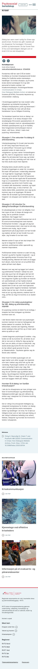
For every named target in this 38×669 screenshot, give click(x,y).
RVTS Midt (6, 647)
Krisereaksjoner (7, 634)
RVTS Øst (5, 657)
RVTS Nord (6, 644)
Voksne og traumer (8, 630)
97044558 (26, 69)
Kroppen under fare (8, 627)
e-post (10, 618)
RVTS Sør (5, 653)
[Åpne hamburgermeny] (34, 5)
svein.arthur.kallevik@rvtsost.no (12, 69)
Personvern (25, 662)
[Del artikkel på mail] (8, 60)
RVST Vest (6, 650)
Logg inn (23, 4)
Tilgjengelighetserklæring (10, 662)
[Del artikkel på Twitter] (3, 60)
